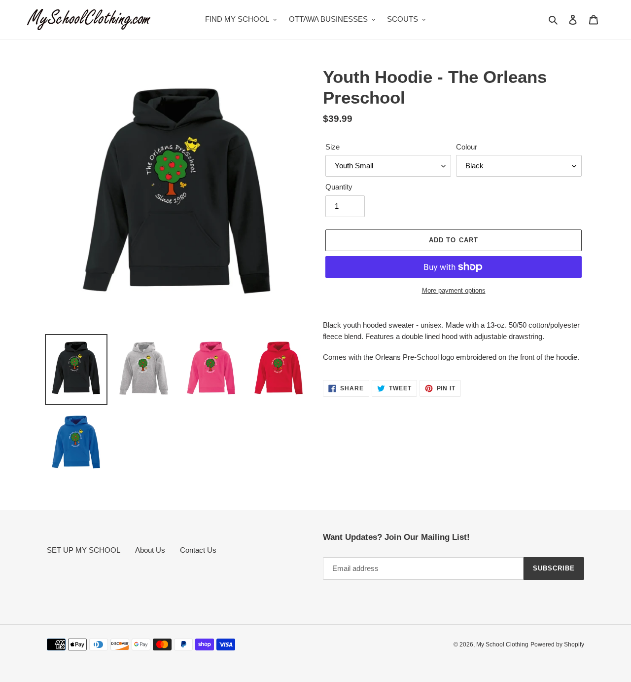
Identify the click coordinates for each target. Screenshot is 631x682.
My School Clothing (502, 644)
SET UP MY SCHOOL (83, 550)
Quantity (338, 187)
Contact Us (198, 550)
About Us (150, 550)
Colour (466, 147)
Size (332, 147)
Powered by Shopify (557, 644)
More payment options (454, 290)
